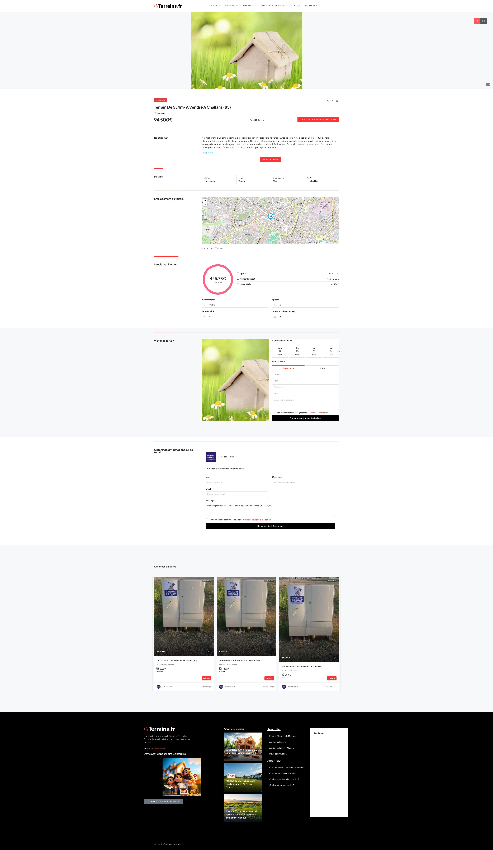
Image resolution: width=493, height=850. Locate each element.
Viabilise (314, 181)
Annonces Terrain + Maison (281, 748)
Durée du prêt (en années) (284, 311)
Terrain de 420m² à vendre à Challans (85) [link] (239, 660)
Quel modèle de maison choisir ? (284, 779)
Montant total (208, 299)
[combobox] (305, 374)
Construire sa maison (273, 6)
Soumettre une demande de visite (305, 418)
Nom (208, 477)
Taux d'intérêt (208, 311)
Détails (206, 678)
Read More (207, 152)
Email (208, 489)
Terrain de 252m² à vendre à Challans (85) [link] (177, 660)
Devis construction (278, 753)
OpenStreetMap (324, 243)
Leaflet (313, 243)
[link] (184, 616)
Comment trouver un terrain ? (282, 773)
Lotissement (160, 100)
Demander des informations (270, 526)
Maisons (248, 6)
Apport (275, 299)
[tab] (477, 21)
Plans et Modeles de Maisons (282, 736)
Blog (297, 6)
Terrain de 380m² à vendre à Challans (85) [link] (302, 666)
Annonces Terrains (277, 742)
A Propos (214, 6)
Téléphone (277, 477)
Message (210, 500)
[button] (270, 216)
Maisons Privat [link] (167, 687)
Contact (310, 6)
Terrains (230, 6)
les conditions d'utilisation (317, 413)
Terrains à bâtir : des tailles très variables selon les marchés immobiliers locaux (242, 814)
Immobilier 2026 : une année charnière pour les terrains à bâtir (241, 753)
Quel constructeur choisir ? (281, 785)
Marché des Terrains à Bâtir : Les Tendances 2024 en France (241, 783)
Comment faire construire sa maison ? (286, 767)
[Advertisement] (329, 774)
